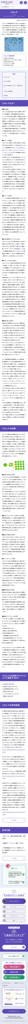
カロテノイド (7, 152)
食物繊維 (16, 249)
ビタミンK (14, 342)
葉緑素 (10, 111)
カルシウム (15, 150)
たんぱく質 (18, 148)
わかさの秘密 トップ (5, 6)
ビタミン (6, 150)
